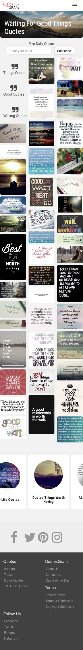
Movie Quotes (13, 580)
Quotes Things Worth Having (41, 500)
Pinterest (10, 632)
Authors (9, 568)
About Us (52, 568)
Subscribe (64, 50)
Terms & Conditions (59, 600)
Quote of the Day (57, 580)
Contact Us (53, 574)
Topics (8, 574)
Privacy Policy (55, 595)
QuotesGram (11, 5)
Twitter (8, 626)
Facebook (11, 621)
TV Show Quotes (16, 586)
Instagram (11, 638)
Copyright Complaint (60, 606)
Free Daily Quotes (42, 43)
